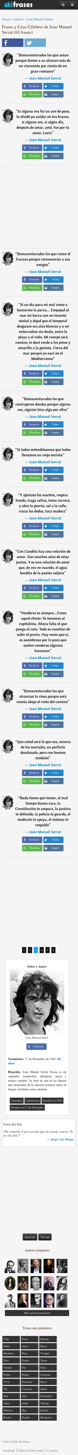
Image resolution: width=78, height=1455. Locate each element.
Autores (18, 19)
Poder (6, 1375)
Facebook (9, 1450)
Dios (6, 1360)
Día (24, 1367)
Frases (6, 19)
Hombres (8, 1353)
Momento (46, 1417)
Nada (6, 1346)
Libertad (45, 1375)
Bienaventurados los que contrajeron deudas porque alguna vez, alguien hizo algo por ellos (43, 404)
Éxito (25, 1339)
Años (6, 1403)
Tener (43, 1360)
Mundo (44, 1339)
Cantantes (17, 1100)
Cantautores (33, 1100)
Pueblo (26, 1417)
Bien (25, 1353)
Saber (43, 1389)
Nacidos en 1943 (52, 1100)
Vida (6, 1339)
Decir (43, 1382)
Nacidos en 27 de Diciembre (27, 1107)
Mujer (25, 1375)
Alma (25, 1403)
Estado (44, 1410)
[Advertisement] (39, 206)
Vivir (6, 1382)
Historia (8, 1410)
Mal (5, 1396)
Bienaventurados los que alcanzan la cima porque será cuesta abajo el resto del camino (42, 696)
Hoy (24, 1410)
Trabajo (44, 1403)
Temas (45, 1237)
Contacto (52, 1450)
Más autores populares (37, 1313)
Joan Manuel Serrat (40, 19)
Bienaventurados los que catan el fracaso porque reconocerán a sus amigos (43, 259)
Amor (25, 1346)
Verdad (7, 1367)
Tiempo (44, 1353)
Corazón (27, 1389)
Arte (24, 1396)
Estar (43, 1367)
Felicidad (45, 1396)
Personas (27, 1382)
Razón (7, 1417)
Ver (5, 1389)
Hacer (43, 1346)
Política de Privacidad (31, 1450)
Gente (25, 1360)
